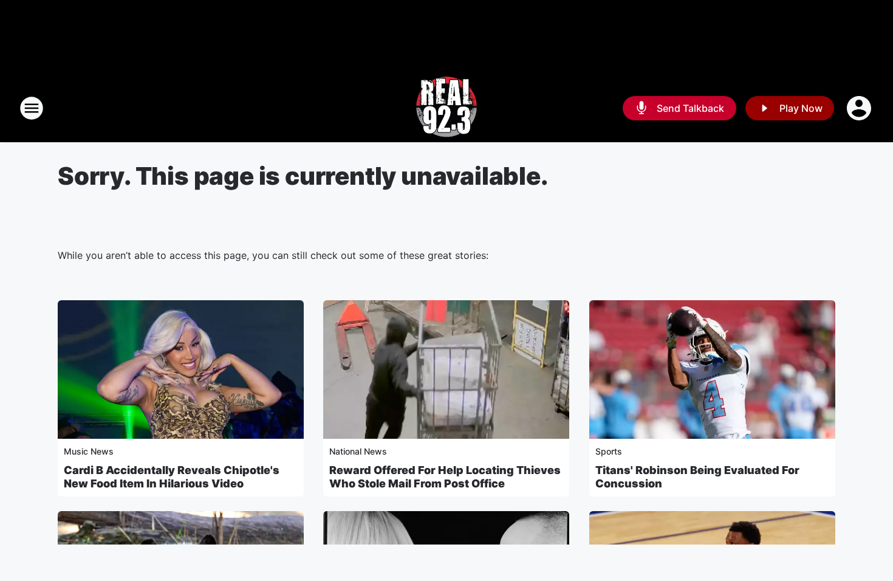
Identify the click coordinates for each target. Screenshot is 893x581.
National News (358, 451)
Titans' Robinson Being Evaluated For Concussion (697, 477)
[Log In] (860, 108)
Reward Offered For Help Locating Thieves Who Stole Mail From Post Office (445, 477)
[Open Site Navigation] (31, 108)
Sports (608, 451)
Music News (89, 451)
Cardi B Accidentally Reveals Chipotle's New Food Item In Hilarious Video (171, 477)
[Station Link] (446, 108)
